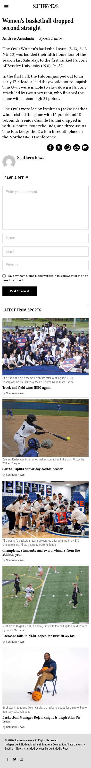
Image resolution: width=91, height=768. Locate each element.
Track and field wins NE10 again (26, 388)
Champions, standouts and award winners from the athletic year (41, 552)
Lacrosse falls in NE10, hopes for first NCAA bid (38, 636)
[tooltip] (50, 147)
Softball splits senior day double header (32, 469)
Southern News (30, 157)
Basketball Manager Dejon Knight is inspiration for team (41, 719)
